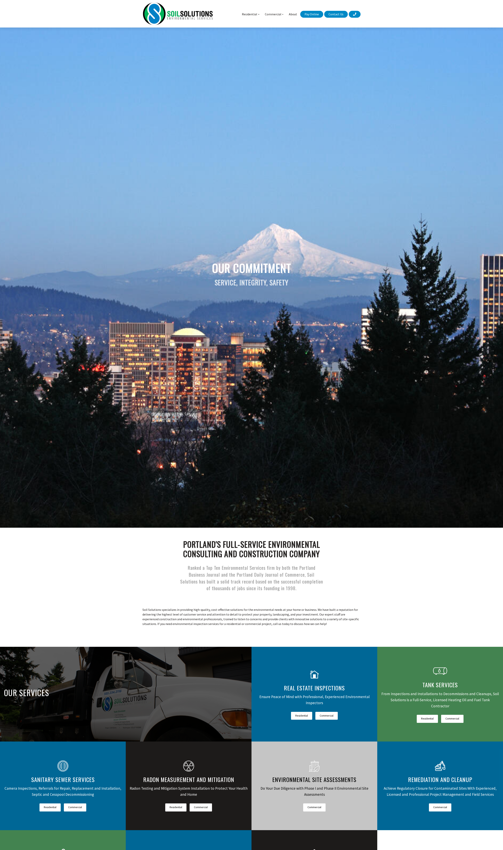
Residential (301, 715)
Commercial (326, 715)
